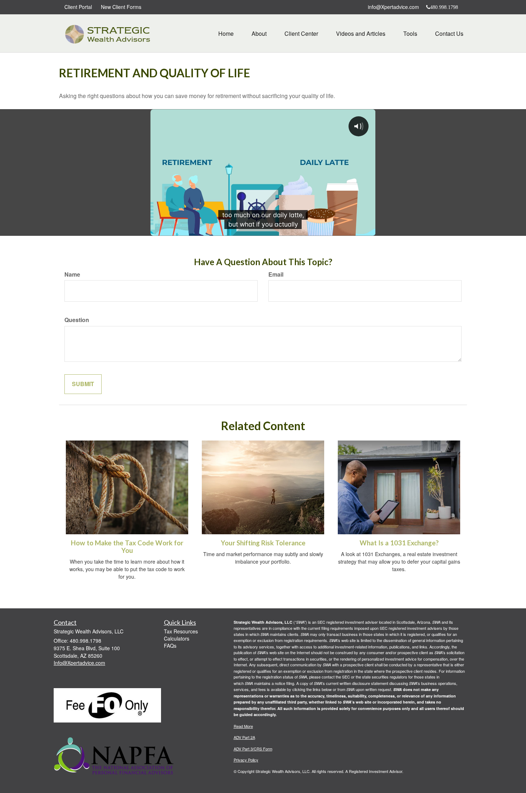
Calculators (176, 638)
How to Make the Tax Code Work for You (127, 546)
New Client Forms (121, 6)
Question (76, 320)
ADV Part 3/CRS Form (253, 748)
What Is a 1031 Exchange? (399, 543)
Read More (243, 726)
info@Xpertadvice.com (393, 6)
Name (72, 274)
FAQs (170, 645)
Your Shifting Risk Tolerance (263, 543)
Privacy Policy (246, 760)
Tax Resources (181, 631)
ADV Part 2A (244, 737)
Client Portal (78, 6)
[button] (259, 34)
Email (275, 274)
